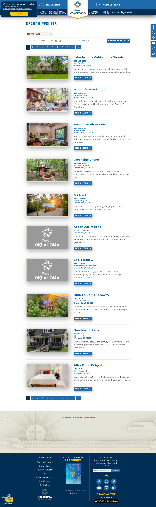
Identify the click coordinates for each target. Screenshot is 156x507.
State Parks (106, 12)
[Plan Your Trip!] (8, 499)
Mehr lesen (81, 78)
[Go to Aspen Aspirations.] (47, 237)
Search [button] (128, 12)
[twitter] (153, 32)
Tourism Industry (45, 470)
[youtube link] (99, 487)
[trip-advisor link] (114, 487)
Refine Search (117, 40)
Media (45, 473)
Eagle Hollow (83, 259)
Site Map (73, 493)
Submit (115, 471)
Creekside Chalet (86, 159)
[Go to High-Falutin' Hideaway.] (47, 305)
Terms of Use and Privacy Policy (73, 490)
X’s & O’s (80, 194)
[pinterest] (153, 37)
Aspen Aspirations (87, 227)
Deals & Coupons (45, 462)
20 (56, 41)
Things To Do (43, 12)
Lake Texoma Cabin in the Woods (99, 57)
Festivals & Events (93, 12)
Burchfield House (87, 330)
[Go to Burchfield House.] (47, 340)
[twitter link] (106, 481)
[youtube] (153, 43)
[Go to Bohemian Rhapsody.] (47, 135)
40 (60, 41)
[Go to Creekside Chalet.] (47, 170)
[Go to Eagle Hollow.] (47, 270)
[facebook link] (99, 481)
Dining (115, 12)
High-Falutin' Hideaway (91, 295)
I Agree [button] (19, 14)
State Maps (44, 466)
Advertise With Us (44, 477)
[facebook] (153, 27)
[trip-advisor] (153, 54)
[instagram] (153, 48)
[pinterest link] (114, 481)
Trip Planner (45, 481)
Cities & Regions (53, 12)
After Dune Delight (88, 365)
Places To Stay (62, 12)
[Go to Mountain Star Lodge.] (47, 100)
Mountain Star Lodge (89, 89)
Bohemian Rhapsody (89, 124)
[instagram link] (106, 487)
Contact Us (44, 485)
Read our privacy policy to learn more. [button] (17, 9)
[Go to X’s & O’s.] (47, 205)
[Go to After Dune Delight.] (47, 375)
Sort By (29, 31)
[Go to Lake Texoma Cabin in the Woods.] (47, 68)
